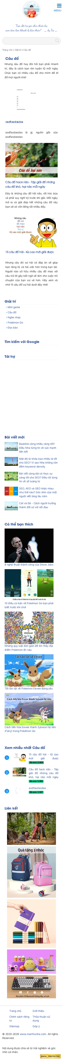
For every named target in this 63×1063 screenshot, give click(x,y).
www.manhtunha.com (33, 1034)
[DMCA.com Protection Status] (50, 1056)
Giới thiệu (38, 1010)
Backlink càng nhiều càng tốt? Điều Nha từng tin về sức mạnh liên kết (37, 447)
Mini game (14, 307)
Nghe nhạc (14, 317)
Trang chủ (15, 1010)
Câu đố (12, 312)
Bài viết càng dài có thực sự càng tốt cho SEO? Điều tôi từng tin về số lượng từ (38, 477)
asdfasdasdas (14, 121)
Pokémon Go (15, 322)
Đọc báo (13, 327)
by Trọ (51, 30)
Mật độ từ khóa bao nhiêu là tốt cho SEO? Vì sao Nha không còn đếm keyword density (38, 462)
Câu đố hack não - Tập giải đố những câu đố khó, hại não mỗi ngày (43, 773)
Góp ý (36, 1026)
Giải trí (10, 301)
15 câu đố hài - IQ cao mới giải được (29, 252)
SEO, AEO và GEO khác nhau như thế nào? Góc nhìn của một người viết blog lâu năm (38, 492)
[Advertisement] (31, 393)
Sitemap (14, 1026)
